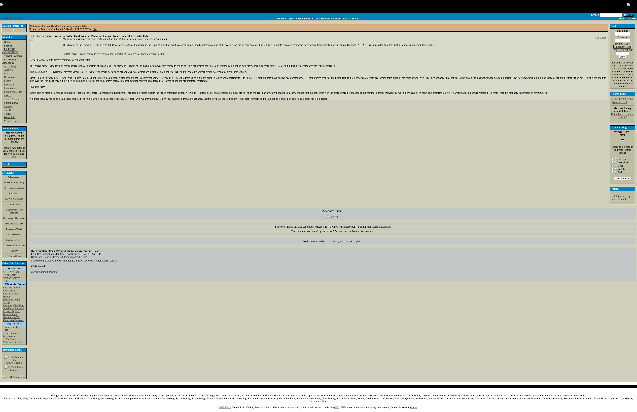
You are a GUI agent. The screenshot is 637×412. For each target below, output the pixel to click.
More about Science (622, 98)
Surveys (8, 106)
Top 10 (7, 110)
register (357, 241)
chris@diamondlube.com (44, 271)
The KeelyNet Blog (13, 305)
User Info (37, 257)
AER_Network (11, 271)
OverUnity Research (13, 308)
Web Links (9, 117)
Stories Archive (12, 99)
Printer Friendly (619, 199)
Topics (7, 113)
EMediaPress (10, 290)
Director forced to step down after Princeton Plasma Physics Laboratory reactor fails (121, 53)
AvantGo (9, 69)
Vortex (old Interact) (13, 320)
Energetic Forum (11, 287)
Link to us (9, 88)
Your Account (11, 121)
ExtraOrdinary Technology (10, 334)
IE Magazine (9, 339)
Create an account (11, 18)
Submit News (11, 102)
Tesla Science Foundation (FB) (11, 316)
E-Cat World (9, 274)
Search (7, 95)
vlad (95, 29)
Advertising (10, 66)
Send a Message (52, 257)
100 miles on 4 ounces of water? (622, 116)
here (14, 156)
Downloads (10, 77)
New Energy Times (13, 342)
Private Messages (13, 91)
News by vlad (619, 102)
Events (7, 80)
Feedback (9, 84)
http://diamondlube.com (74, 257)
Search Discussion (381, 226)
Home (7, 42)
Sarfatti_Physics (11, 311)
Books (7, 73)
